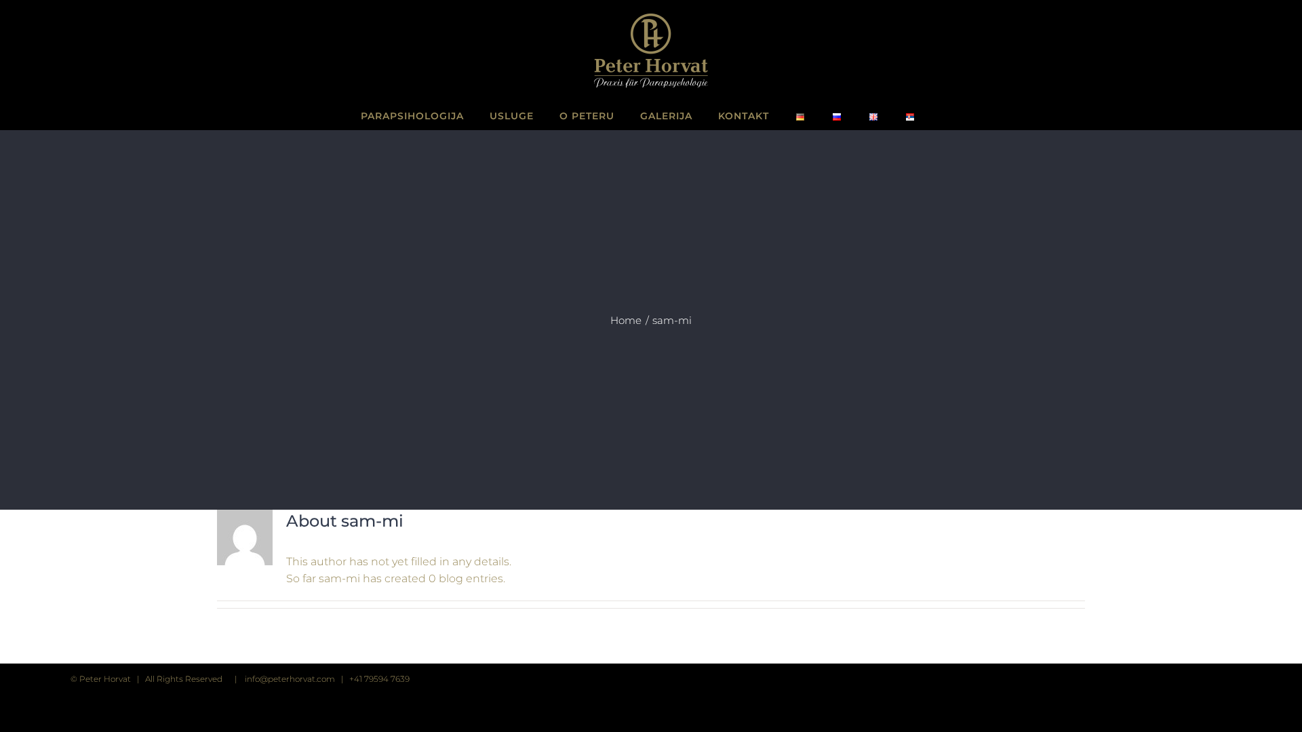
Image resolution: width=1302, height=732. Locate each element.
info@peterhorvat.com (290, 679)
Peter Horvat (105, 679)
